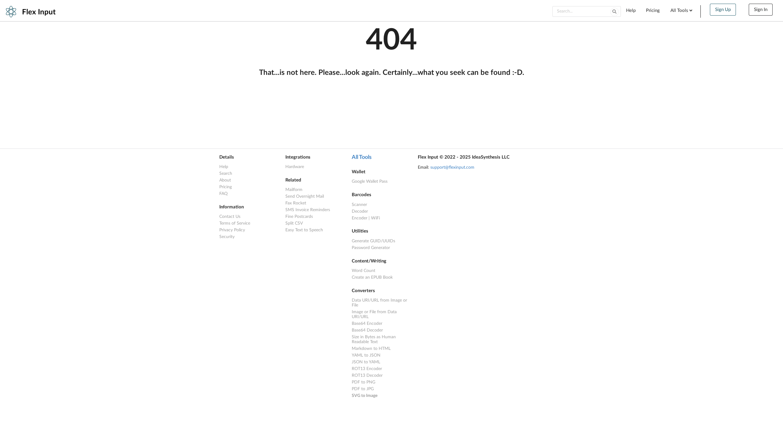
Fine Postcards (299, 217)
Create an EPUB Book (372, 277)
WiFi (375, 218)
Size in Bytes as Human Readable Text (374, 339)
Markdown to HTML (371, 348)
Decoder (360, 211)
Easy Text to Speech (304, 230)
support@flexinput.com (452, 167)
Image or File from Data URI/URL (374, 314)
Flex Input (39, 12)
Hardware (294, 167)
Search (225, 173)
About (225, 180)
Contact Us (229, 217)
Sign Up (723, 9)
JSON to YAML (366, 362)
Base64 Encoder (367, 323)
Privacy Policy (232, 230)
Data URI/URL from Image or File (379, 302)
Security (227, 237)
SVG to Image (364, 396)
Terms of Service (234, 223)
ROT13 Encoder (367, 369)
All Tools (362, 157)
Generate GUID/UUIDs (373, 241)
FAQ (223, 194)
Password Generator (371, 248)
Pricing (653, 10)
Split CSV (294, 223)
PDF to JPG (363, 389)
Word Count (363, 271)
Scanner (359, 205)
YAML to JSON (366, 355)
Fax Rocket (295, 203)
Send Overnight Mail (304, 196)
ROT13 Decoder (367, 375)
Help (631, 10)
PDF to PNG (363, 382)
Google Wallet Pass (370, 181)
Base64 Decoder (367, 330)
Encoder (359, 218)
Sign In (760, 9)
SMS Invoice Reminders (307, 210)
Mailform (293, 190)
